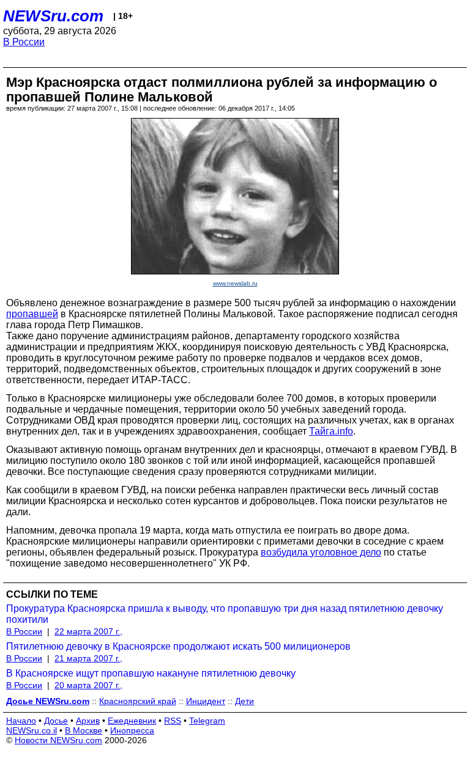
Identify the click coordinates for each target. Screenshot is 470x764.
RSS (172, 720)
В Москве (83, 730)
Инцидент (205, 701)
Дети (244, 701)
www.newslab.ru (235, 283)
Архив (88, 720)
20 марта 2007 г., (88, 685)
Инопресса (132, 730)
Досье (56, 720)
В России (24, 42)
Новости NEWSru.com (58, 740)
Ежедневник (132, 720)
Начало (21, 720)
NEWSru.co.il (31, 730)
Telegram (207, 720)
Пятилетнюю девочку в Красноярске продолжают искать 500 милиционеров (178, 646)
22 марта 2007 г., (88, 631)
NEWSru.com (53, 16)
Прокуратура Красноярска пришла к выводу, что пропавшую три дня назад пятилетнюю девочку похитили (224, 614)
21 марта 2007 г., (88, 658)
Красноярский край (137, 701)
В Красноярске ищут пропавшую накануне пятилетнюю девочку (151, 673)
